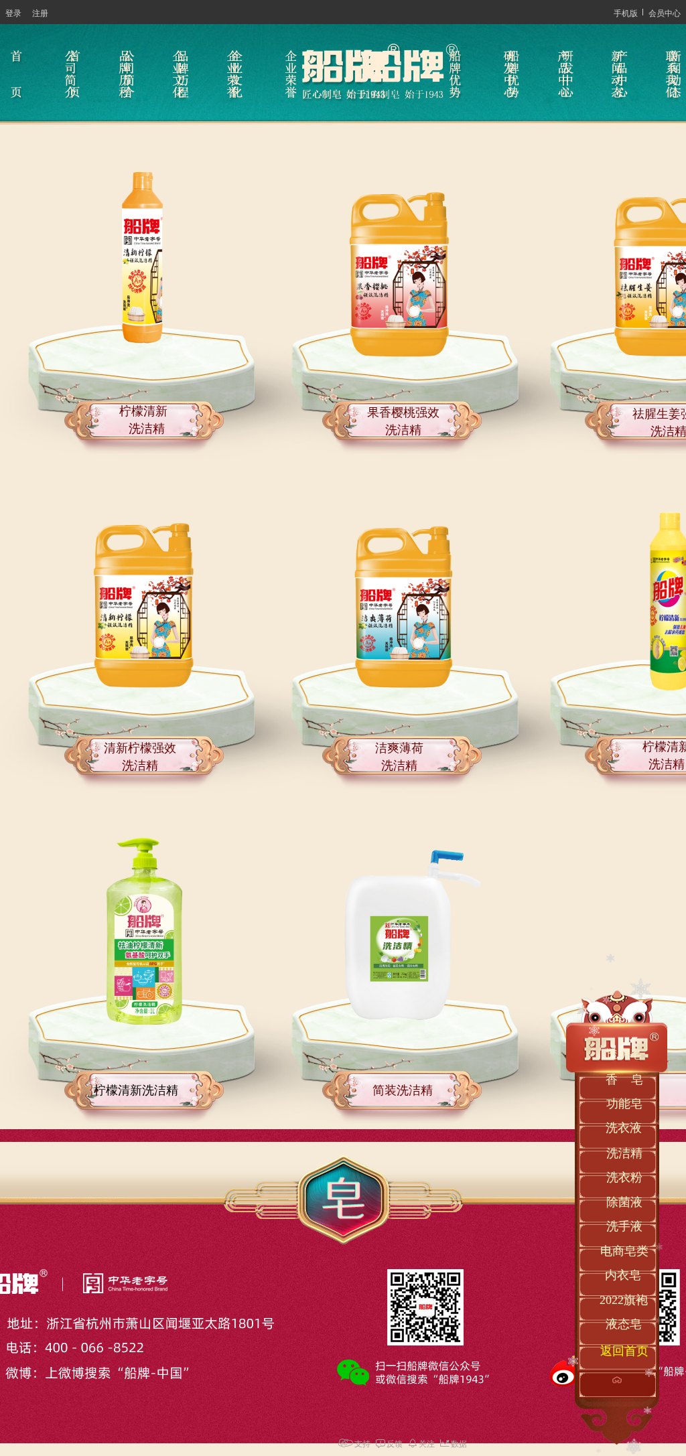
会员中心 (664, 12)
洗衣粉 (624, 1177)
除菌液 (624, 1202)
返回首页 (624, 1351)
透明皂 (624, 1054)
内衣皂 (623, 1275)
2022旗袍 (624, 1300)
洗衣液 (624, 1128)
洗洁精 (624, 1153)
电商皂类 (624, 1251)
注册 (40, 12)
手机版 (626, 12)
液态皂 (624, 1324)
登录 (13, 12)
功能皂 (624, 1103)
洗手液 (624, 1226)
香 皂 (624, 1079)
